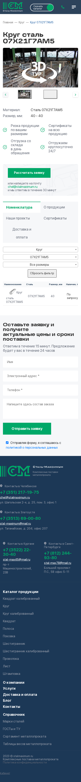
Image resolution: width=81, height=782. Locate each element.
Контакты (11, 706)
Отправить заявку (27, 428)
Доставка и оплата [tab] (21, 233)
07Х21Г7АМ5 (36, 296)
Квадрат (9, 621)
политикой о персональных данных (32, 447)
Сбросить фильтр (42, 273)
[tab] (25, 94)
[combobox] (40, 249)
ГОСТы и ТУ (11, 729)
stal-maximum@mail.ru (15, 523)
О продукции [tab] (54, 207)
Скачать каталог (38, 7)
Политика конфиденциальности (25, 762)
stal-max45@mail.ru (16, 559)
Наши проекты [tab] (18, 218)
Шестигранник (14, 644)
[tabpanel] (40, 67)
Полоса (8, 629)
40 (52, 296)
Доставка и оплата (20, 694)
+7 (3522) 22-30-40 (17, 551)
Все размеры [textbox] (39, 265)
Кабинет (5, 773)
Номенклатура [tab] (19, 207)
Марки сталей (13, 721)
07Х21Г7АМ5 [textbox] (39, 257)
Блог (7, 700)
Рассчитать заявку (29, 173)
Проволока (11, 659)
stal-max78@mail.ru (57, 563)
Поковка (9, 636)
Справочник (14, 714)
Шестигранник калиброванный (26, 651)
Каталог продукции (20, 592)
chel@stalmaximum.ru (22, 186)
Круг (6, 606)
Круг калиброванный (18, 614)
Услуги (9, 688)
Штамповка (11, 674)
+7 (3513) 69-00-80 (20, 518)
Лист (7, 666)
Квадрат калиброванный (21, 598)
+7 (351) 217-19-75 (19, 492)
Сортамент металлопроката (24, 736)
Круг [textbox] (39, 250)
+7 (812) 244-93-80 (58, 555)
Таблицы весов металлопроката (27, 744)
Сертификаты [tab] (55, 218)
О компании (13, 682)
